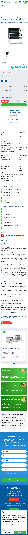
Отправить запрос (14, 480)
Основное (4, 22)
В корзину (5, 101)
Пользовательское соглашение (14, 495)
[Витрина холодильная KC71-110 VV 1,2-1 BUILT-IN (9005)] (14, 339)
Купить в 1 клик (22, 101)
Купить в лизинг (14, 104)
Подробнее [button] (5, 530)
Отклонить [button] (8, 532)
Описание (22, 22)
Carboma (12, 353)
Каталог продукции (14, 14)
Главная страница (4, 14)
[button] (13, 363)
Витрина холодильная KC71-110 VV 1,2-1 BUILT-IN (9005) (13, 349)
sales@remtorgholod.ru (14, 442)
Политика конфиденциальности (14, 493)
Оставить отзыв (6, 323)
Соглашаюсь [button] (20, 532)
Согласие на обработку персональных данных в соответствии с (14, 475)
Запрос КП (15, 115)
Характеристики (13, 22)
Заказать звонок (6, 76)
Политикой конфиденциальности (10, 475)
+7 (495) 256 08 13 (14, 506)
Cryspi (20, 135)
